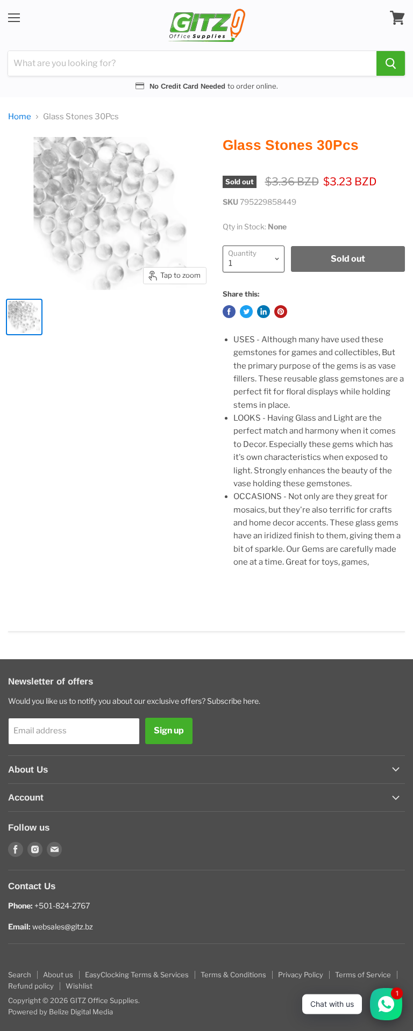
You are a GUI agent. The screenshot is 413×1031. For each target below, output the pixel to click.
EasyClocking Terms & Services (137, 974)
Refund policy (31, 986)
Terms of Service (363, 974)
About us (58, 974)
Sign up (169, 730)
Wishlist (79, 986)
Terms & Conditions (233, 974)
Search (19, 974)
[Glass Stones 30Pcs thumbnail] (24, 317)
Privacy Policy (300, 974)
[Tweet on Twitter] (246, 311)
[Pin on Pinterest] (280, 311)
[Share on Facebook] (229, 311)
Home (19, 116)
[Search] (390, 63)
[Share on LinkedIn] (263, 311)
